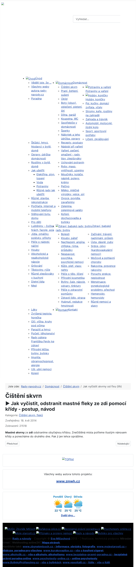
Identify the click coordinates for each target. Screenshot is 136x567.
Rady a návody (21, 538)
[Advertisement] (68, 51)
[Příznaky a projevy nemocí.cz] (54, 533)
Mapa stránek (51, 542)
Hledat (128, 19)
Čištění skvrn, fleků (31, 415)
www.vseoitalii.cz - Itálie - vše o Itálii (86, 562)
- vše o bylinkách (50, 562)
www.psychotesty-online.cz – (65, 558)
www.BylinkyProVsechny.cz (21, 562)
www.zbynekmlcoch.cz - (59, 546)
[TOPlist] (68, 459)
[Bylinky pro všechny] (109, 533)
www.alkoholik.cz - (34, 554)
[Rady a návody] (84, 533)
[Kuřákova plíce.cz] (48, 528)
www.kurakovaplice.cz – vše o (73, 550)
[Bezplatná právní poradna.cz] (81, 528)
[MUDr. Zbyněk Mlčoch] (20, 528)
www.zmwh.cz (68, 481)
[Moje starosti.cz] (24, 533)
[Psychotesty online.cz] (116, 528)
